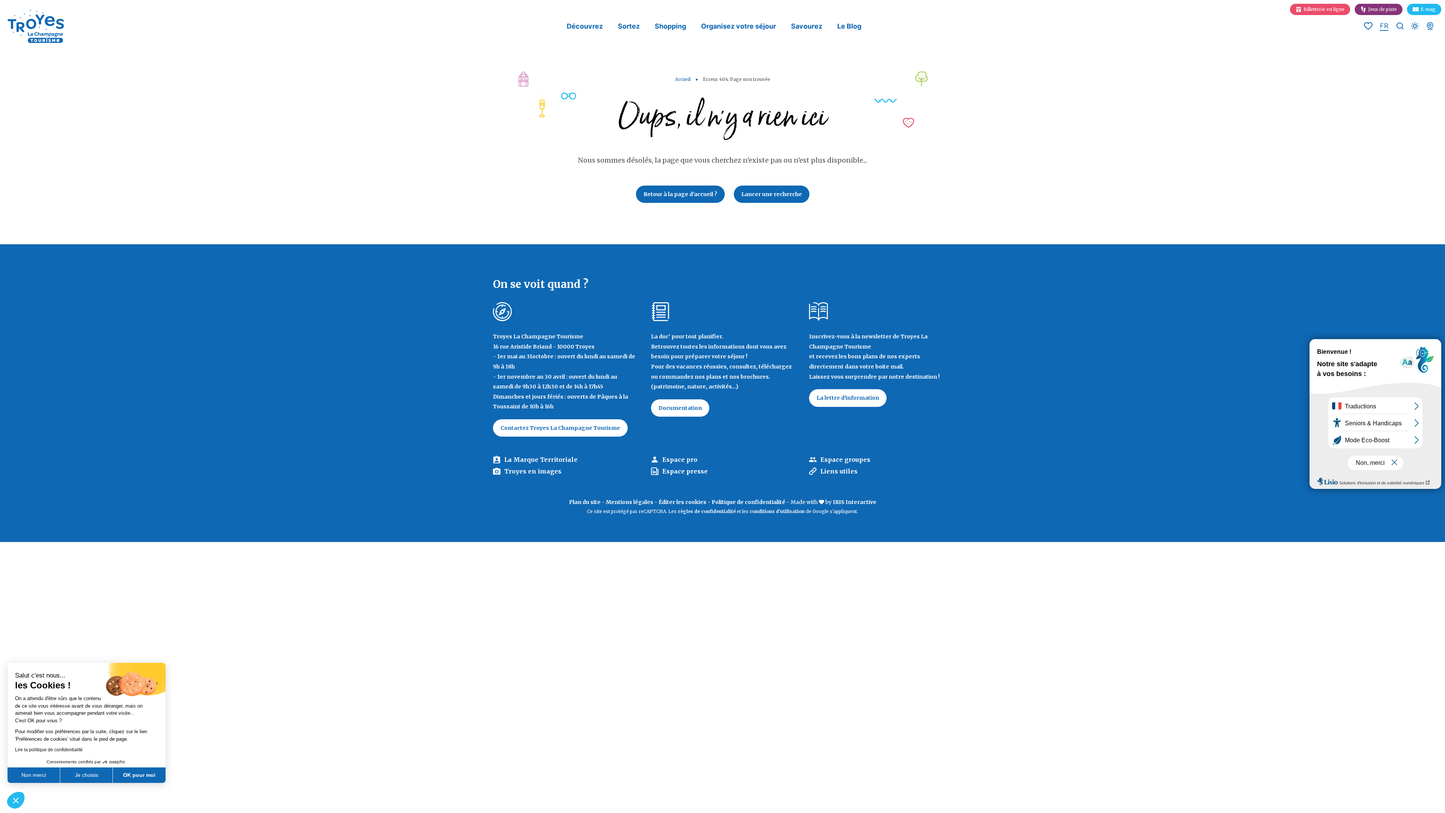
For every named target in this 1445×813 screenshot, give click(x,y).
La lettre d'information (848, 397)
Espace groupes (845, 459)
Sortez (629, 26)
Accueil (683, 79)
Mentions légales (629, 502)
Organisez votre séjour (738, 26)
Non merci (33, 775)
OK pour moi (139, 775)
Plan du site (585, 502)
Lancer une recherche (771, 194)
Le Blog (849, 26)
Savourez (806, 26)
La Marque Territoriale (541, 459)
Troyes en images (532, 471)
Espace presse (685, 471)
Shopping (670, 26)
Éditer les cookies (682, 502)
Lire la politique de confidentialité (49, 749)
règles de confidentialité (707, 511)
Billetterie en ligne (1324, 9)
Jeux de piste (1382, 9)
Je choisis (86, 775)
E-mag (1428, 9)
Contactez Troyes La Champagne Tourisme (560, 428)
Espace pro (679, 459)
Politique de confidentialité (748, 502)
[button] (16, 800)
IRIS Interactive (854, 502)
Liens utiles (839, 471)
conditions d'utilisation (777, 511)
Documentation (680, 408)
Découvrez (585, 26)
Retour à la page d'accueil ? (680, 194)
